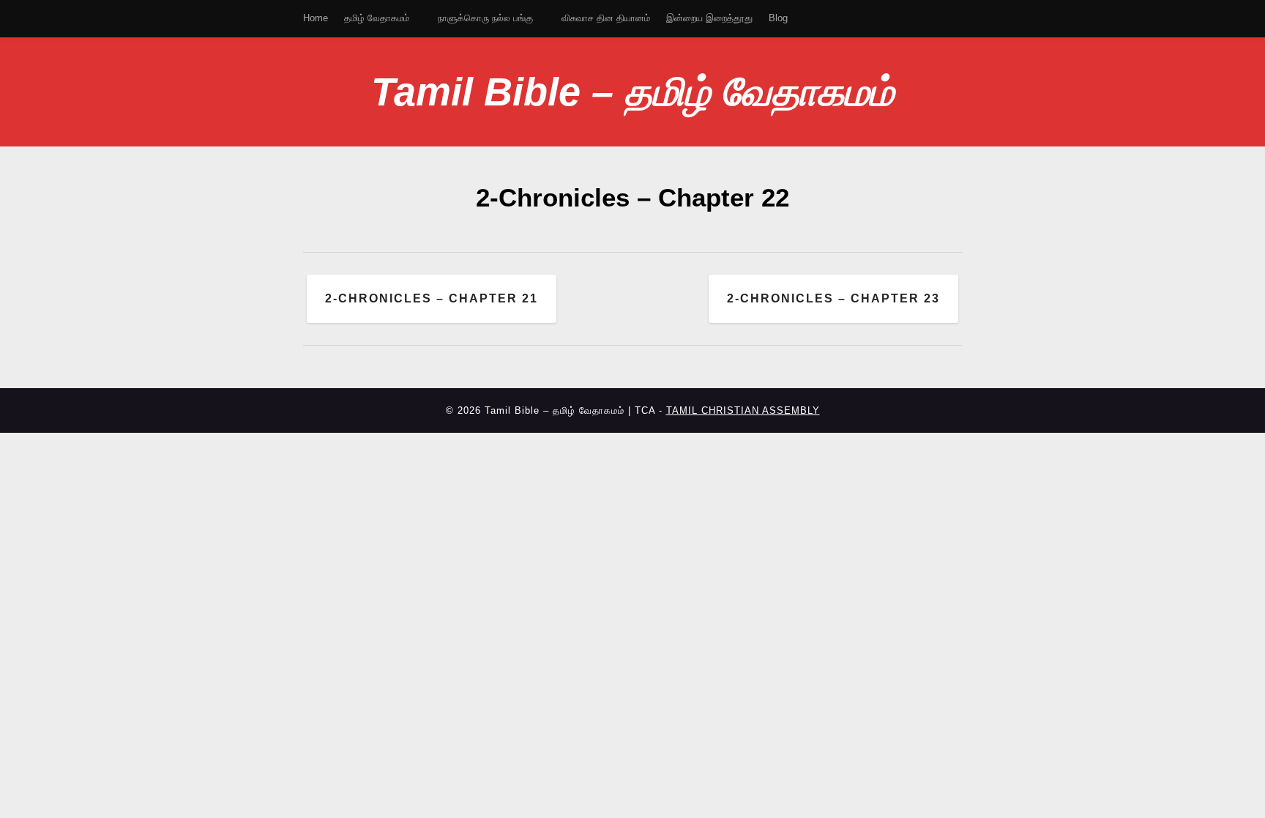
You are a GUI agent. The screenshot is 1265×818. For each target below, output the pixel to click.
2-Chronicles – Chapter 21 (431, 298)
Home (315, 17)
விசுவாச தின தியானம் (605, 17)
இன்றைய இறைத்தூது (709, 17)
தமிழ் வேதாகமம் (376, 17)
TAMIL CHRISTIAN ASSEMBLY (743, 410)
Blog (778, 17)
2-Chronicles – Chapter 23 (833, 298)
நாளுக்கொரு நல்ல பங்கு (485, 17)
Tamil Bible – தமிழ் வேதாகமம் (632, 92)
